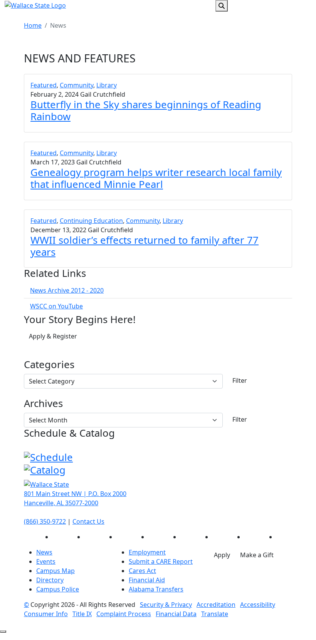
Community (76, 85)
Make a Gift (257, 555)
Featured (43, 85)
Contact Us (88, 521)
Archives (43, 404)
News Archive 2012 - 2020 (67, 290)
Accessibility (257, 604)
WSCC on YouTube (56, 306)
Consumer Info (46, 614)
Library (106, 85)
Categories (49, 365)
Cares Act (142, 570)
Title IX (82, 614)
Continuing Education (91, 220)
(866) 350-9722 (45, 521)
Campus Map (55, 570)
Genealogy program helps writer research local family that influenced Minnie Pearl (156, 178)
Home (33, 25)
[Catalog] (45, 469)
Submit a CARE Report (161, 561)
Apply (222, 555)
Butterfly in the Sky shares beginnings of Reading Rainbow (145, 110)
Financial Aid (147, 580)
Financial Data (176, 614)
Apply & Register (53, 336)
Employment (147, 552)
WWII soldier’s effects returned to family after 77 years (144, 246)
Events (45, 561)
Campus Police (57, 589)
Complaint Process (123, 614)
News (44, 552)
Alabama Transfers (156, 589)
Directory (50, 580)
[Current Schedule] (48, 457)
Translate (214, 614)
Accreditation (216, 604)
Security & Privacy (166, 604)
